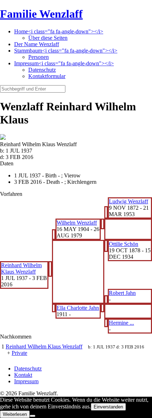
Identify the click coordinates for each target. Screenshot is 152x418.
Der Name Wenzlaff (36, 44)
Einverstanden (108, 406)
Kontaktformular (46, 76)
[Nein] (32, 416)
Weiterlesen (15, 414)
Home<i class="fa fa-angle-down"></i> (58, 31)
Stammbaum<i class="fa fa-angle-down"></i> (65, 51)
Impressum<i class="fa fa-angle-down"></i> (64, 63)
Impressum (26, 381)
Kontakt (23, 375)
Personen (38, 57)
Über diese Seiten (48, 38)
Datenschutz (42, 70)
